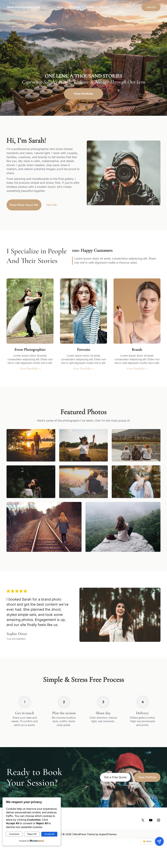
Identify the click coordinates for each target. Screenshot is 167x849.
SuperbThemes (108, 834)
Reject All (31, 834)
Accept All (49, 834)
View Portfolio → (30, 369)
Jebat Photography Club (23, 7)
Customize (14, 834)
